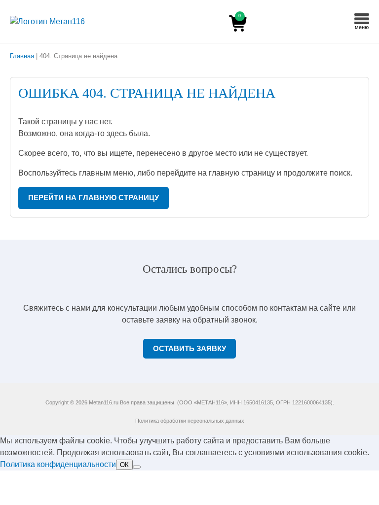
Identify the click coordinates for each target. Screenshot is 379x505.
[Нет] (137, 467)
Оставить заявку (189, 349)
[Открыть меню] (361, 18)
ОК (124, 465)
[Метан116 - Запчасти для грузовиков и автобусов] (66, 22)
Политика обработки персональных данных (189, 421)
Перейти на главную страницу (93, 198)
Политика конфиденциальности (58, 464)
